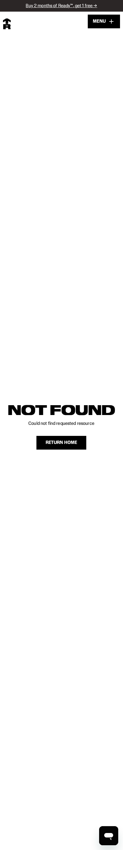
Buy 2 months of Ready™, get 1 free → (61, 5)
